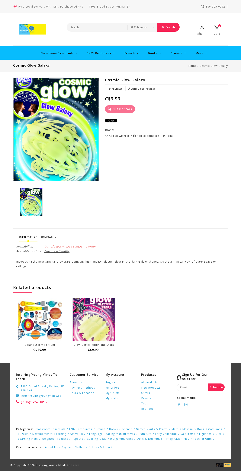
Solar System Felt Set (40, 345)
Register (111, 382)
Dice (218, 434)
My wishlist (113, 398)
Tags (144, 403)
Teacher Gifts (202, 438)
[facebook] (180, 405)
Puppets (77, 438)
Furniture (145, 434)
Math (174, 429)
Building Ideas (96, 438)
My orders (112, 387)
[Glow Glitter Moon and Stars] (94, 319)
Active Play (77, 434)
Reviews (49, 236)
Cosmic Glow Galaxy (214, 66)
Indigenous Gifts (121, 438)
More (200, 53)
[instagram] (187, 405)
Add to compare (148, 136)
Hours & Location (82, 393)
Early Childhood (166, 434)
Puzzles (23, 434)
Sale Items (188, 434)
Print (169, 136)
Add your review (143, 89)
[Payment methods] (227, 465)
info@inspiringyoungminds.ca (41, 395)
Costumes (215, 429)
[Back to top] (229, 459)
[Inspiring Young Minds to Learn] (32, 29)
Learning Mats (28, 438)
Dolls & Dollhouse (149, 438)
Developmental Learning (49, 434)
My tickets (112, 393)
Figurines (205, 434)
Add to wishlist (119, 136)
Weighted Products (55, 438)
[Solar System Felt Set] (40, 319)
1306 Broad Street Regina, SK (109, 6)
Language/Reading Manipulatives (112, 434)
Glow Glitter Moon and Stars (94, 345)
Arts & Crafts (158, 429)
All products (149, 382)
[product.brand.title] (115, 130)
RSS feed (147, 408)
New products (151, 387)
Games (141, 429)
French (129, 53)
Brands (146, 398)
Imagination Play (177, 438)
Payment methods (82, 387)
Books (153, 53)
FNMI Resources (99, 53)
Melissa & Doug (193, 429)
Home (192, 66)
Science (176, 53)
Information (28, 236)
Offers (145, 393)
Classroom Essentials (57, 53)
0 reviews (116, 89)
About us (76, 382)
